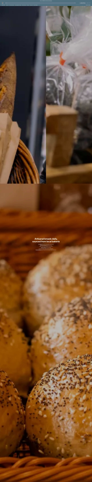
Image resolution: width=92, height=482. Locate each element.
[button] (3, 3)
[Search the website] (75, 2)
